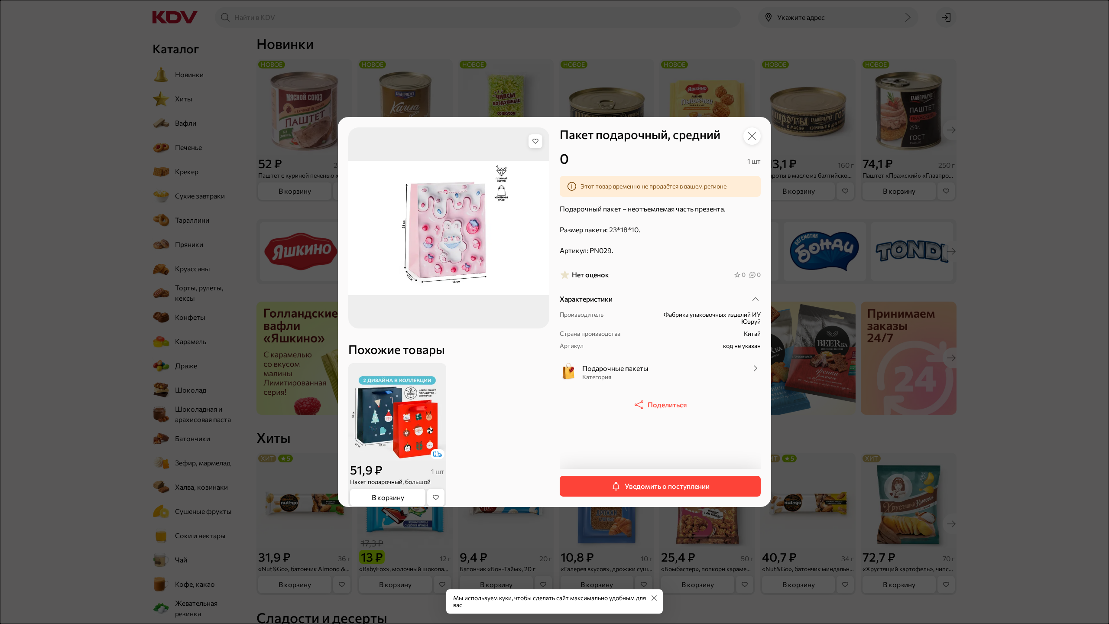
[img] (535, 141)
